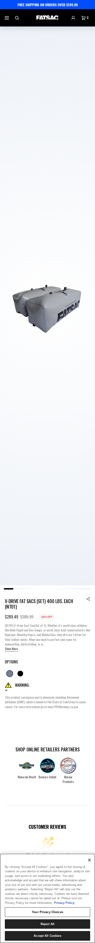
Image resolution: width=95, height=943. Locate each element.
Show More (11, 648)
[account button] (74, 18)
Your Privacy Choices (47, 912)
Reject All (47, 924)
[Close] (89, 860)
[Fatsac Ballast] (47, 18)
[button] (88, 599)
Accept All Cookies (47, 935)
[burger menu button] (7, 18)
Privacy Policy (64, 903)
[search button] (17, 18)
